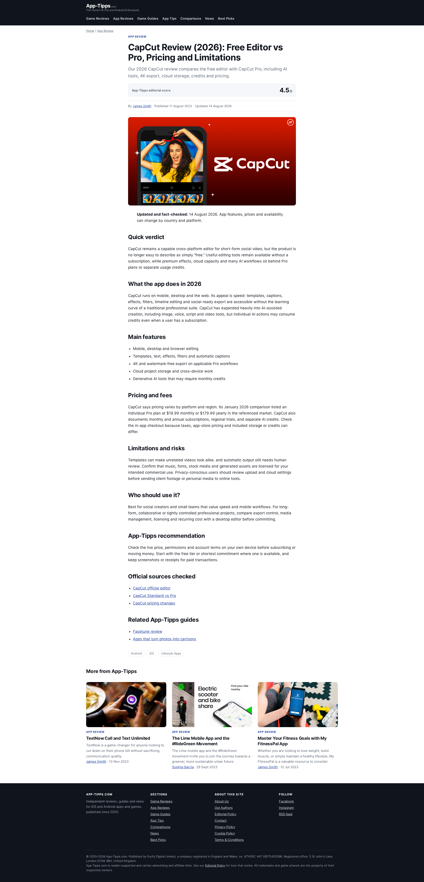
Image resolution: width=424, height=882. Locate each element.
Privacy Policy (225, 827)
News (209, 19)
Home (90, 30)
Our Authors (224, 808)
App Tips (169, 19)
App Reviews (123, 19)
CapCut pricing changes (154, 603)
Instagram (286, 808)
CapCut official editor (151, 588)
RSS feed (285, 814)
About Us (222, 801)
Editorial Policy (225, 814)
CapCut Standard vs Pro (154, 595)
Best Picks (226, 19)
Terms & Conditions (229, 840)
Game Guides (147, 19)
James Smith (142, 106)
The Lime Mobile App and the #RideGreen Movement (200, 741)
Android (136, 653)
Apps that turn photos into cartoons (164, 639)
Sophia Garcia (183, 767)
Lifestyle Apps (171, 653)
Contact (221, 821)
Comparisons (190, 19)
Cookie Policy (225, 833)
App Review (105, 30)
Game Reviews (97, 19)
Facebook (286, 801)
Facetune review (147, 631)
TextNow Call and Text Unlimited (118, 738)
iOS (151, 653)
